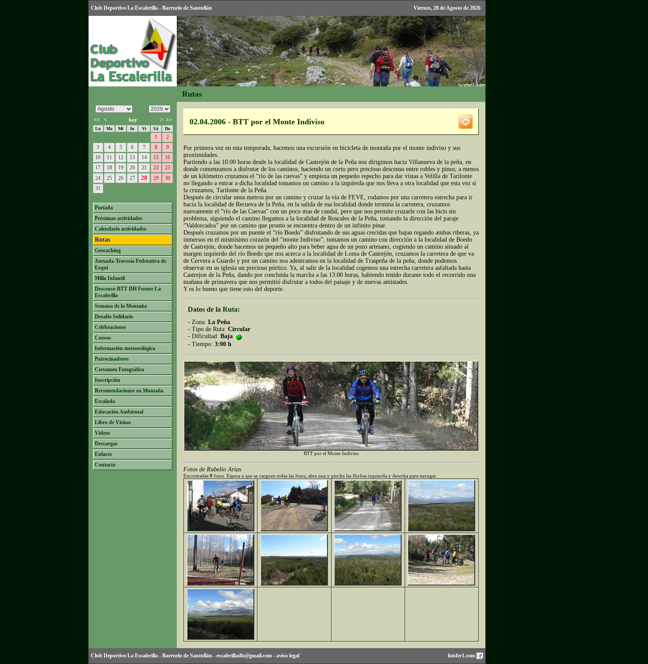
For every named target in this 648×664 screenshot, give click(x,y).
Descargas (106, 443)
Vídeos (102, 433)
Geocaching (108, 250)
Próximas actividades (118, 218)
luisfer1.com (462, 656)
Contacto (105, 465)
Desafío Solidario (114, 316)
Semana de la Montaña (121, 306)
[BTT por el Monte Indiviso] (220, 529)
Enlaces (103, 454)
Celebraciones (110, 327)
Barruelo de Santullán (187, 656)
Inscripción (107, 380)
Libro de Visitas (113, 422)
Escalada (105, 401)
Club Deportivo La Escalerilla (124, 656)
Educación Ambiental (119, 412)
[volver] (465, 121)
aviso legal (287, 656)
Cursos (103, 338)
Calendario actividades (120, 229)
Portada (104, 208)
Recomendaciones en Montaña (129, 391)
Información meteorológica (125, 348)
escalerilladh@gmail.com (244, 656)
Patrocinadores (112, 359)
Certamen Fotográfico (119, 369)
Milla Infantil (110, 278)
